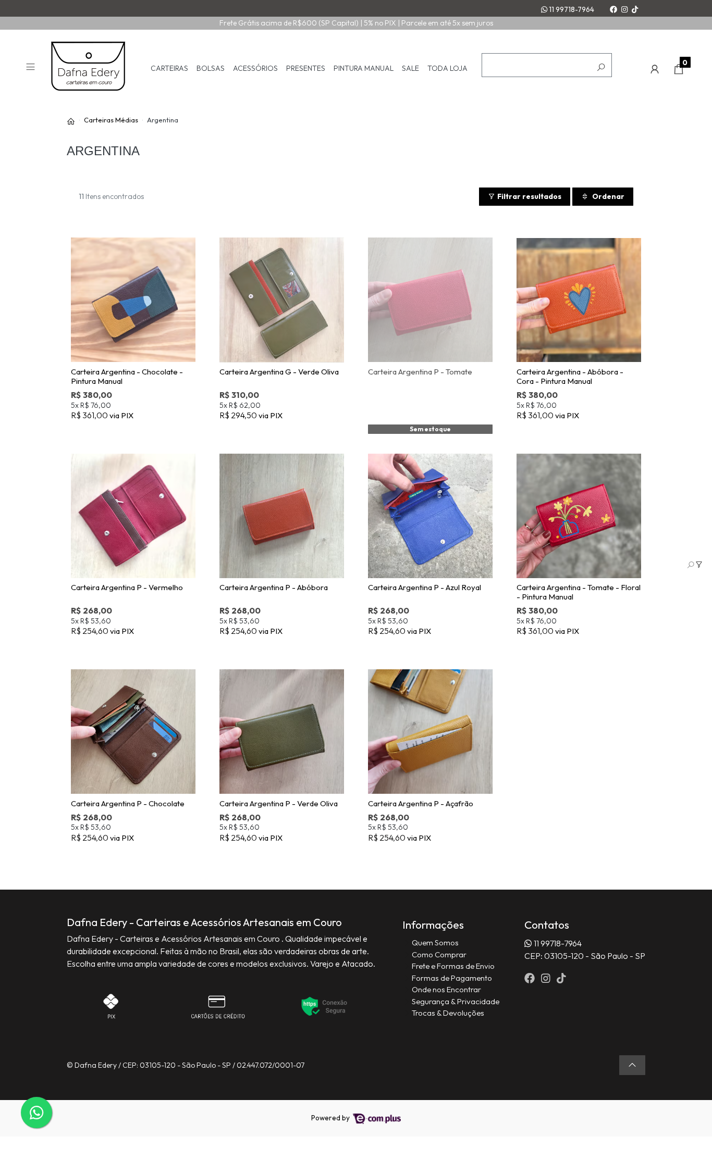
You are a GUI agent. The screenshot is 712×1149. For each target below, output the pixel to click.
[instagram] (547, 977)
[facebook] (530, 977)
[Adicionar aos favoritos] (86, 244)
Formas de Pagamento (452, 978)
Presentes (305, 68)
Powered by (331, 1117)
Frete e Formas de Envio (453, 966)
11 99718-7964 (570, 9)
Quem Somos (435, 942)
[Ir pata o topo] (632, 1065)
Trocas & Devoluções (448, 1013)
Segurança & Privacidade (455, 1001)
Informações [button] (433, 924)
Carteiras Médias (111, 120)
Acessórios (255, 68)
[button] (655, 69)
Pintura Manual (364, 68)
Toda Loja (447, 68)
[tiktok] (561, 977)
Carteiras (169, 68)
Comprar (138, 432)
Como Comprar (439, 954)
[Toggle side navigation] (31, 69)
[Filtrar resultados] (695, 564)
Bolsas (211, 68)
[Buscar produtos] (601, 68)
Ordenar (607, 196)
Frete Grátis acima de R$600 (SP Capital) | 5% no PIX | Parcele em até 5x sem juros (356, 23)
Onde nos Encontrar (446, 989)
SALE (410, 68)
